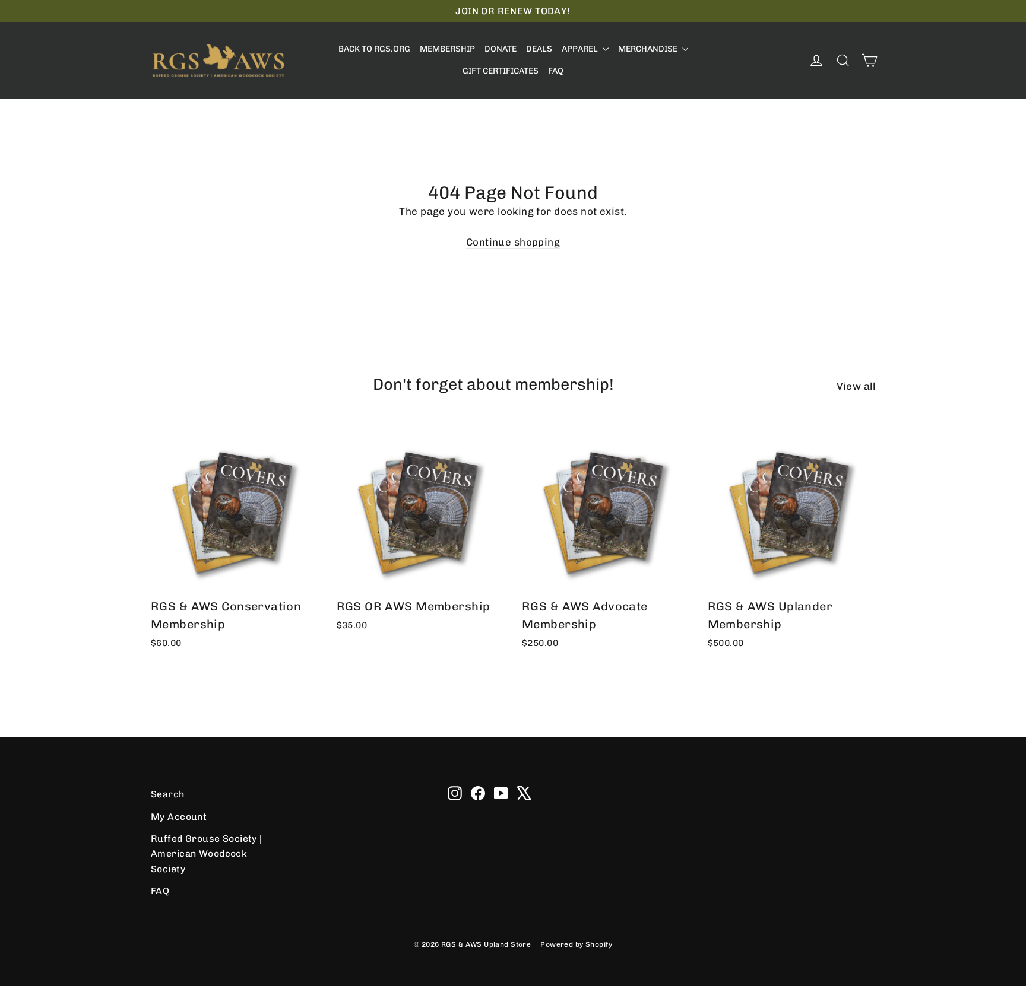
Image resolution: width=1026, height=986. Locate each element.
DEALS (539, 49)
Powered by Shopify (576, 944)
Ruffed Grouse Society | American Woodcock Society (206, 853)
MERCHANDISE (648, 49)
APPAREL (581, 49)
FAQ (555, 71)
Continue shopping (513, 242)
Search (168, 794)
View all (856, 386)
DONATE (500, 49)
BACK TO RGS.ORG (374, 49)
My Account (179, 816)
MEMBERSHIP (447, 49)
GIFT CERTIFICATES (501, 71)
